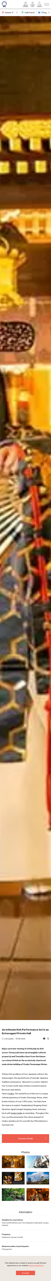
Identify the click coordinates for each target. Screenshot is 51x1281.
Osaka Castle (16, 1113)
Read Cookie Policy (36, 1265)
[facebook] (44, 1039)
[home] (11, 4)
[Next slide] (49, 12)
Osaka (11, 1093)
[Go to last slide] (17, 12)
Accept (25, 1273)
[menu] (46, 4)
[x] (48, 1039)
